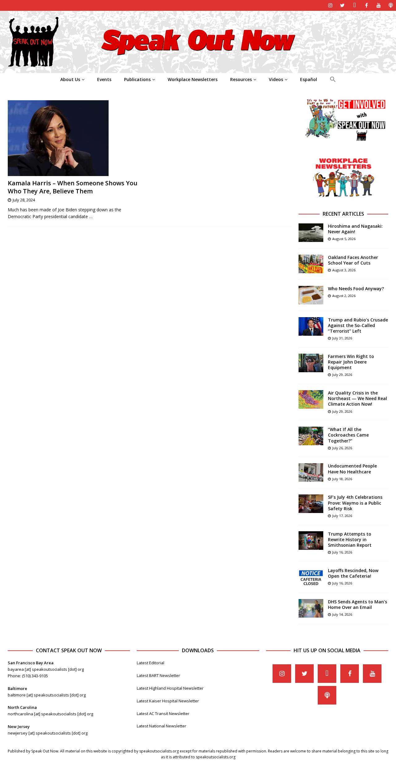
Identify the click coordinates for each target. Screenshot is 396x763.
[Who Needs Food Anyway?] (311, 295)
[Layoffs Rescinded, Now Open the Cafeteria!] (311, 577)
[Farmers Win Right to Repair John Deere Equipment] (311, 363)
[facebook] (366, 5)
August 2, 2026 (343, 295)
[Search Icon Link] (332, 79)
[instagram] (330, 5)
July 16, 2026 (342, 552)
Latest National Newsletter (161, 726)
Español (308, 79)
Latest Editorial (150, 663)
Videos (276, 79)
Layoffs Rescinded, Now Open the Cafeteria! (353, 573)
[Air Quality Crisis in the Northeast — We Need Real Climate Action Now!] (311, 399)
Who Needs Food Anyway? (356, 288)
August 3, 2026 (343, 270)
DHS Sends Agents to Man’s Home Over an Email (357, 604)
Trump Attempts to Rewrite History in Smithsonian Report (350, 539)
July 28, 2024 (24, 200)
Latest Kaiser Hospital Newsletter (168, 701)
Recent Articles (343, 213)
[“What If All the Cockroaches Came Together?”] (311, 436)
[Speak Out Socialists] (198, 69)
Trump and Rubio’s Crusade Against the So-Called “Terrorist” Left (358, 325)
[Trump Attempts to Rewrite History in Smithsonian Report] (311, 540)
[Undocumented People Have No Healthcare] (311, 472)
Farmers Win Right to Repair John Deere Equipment (351, 361)
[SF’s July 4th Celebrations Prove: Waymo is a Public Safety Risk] (311, 503)
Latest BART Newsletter (158, 675)
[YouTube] (378, 5)
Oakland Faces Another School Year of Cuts (353, 260)
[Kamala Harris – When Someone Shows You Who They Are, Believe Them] (76, 138)
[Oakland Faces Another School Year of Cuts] (311, 264)
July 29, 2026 (342, 374)
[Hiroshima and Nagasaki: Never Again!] (311, 232)
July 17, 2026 (342, 515)
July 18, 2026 (342, 478)
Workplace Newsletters (192, 79)
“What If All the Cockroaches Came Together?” (348, 434)
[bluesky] (354, 5)
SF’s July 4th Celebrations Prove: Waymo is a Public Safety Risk (355, 502)
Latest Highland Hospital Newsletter (170, 688)
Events (104, 79)
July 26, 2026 (342, 448)
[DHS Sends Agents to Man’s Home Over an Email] (311, 608)
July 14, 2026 (342, 614)
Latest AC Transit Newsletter (163, 713)
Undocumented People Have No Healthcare (352, 468)
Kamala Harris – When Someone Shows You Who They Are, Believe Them (72, 187)
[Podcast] (390, 5)
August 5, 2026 (343, 238)
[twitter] (342, 5)
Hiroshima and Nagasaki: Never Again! (355, 229)
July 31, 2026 (342, 338)
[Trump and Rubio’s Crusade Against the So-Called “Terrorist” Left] (311, 326)
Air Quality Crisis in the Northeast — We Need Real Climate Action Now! (357, 398)
